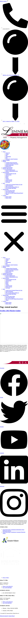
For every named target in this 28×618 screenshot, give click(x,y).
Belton (6, 177)
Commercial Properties (8, 167)
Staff (6, 155)
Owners (26, 123)
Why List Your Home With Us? (12, 187)
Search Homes (6, 172)
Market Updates (6, 160)
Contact (4, 195)
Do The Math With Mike (10, 188)
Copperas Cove (8, 179)
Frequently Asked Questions (11, 159)
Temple (7, 178)
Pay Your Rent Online (10, 190)
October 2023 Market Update (10, 311)
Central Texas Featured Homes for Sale (13, 184)
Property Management (7, 168)
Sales (4, 183)
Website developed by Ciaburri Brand (7, 615)
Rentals (4, 161)
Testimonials (8, 156)
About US (7, 152)
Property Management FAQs (11, 171)
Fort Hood (7, 182)
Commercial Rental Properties (11, 163)
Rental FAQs (8, 166)
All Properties (8, 174)
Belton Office (8, 197)
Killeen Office (8, 196)
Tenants (22, 123)
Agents (6, 154)
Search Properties (9, 185)
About (4, 151)
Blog (6, 157)
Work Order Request (9, 191)
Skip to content (3, 1)
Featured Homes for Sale (10, 173)
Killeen (7, 176)
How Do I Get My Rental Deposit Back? (14, 193)
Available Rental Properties (11, 162)
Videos (6, 194)
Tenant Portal (5, 189)
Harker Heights (8, 180)
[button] (14, 228)
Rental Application (9, 165)
